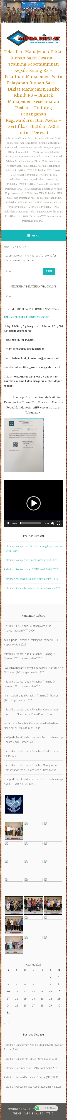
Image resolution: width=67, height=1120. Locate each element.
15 (50, 991)
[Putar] (8, 523)
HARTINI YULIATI (12, 626)
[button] (33, 503)
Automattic (44, 1113)
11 (16, 991)
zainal (7, 640)
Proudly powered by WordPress (32, 1109)
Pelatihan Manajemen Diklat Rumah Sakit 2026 (30, 560)
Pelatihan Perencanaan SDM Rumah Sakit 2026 (31, 569)
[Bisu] (52, 523)
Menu (35, 235)
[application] (33, 503)
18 (16, 998)
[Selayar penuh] (58, 523)
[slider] (30, 523)
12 (25, 991)
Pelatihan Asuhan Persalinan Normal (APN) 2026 (31, 578)
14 (42, 991)
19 (25, 998)
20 (33, 998)
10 (8, 991)
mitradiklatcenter (14, 653)
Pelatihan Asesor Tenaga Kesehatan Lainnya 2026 (32, 588)
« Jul (6, 1023)
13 (33, 991)
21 (42, 998)
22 (50, 998)
